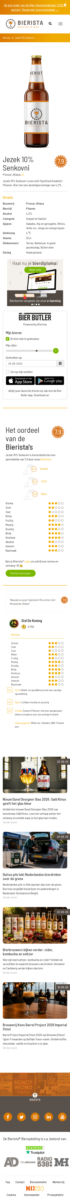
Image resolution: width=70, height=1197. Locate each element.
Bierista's (46, 459)
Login (27, 561)
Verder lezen (10, 822)
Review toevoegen (20, 573)
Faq (8, 1182)
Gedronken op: (14, 357)
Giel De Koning (31, 620)
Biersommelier (38, 1182)
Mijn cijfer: (11, 345)
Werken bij (58, 1182)
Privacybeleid (55, 1194)
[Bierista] (21, 24)
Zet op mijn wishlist (21, 371)
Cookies (11, 1194)
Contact (19, 1182)
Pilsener (30, 208)
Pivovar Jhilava (35, 203)
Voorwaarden (31, 1194)
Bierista (6, 37)
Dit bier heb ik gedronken (24, 338)
